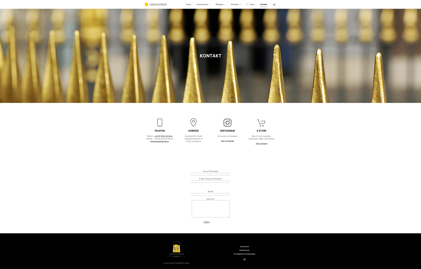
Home (188, 4)
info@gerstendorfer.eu (159, 141)
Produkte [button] (235, 4)
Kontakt (263, 4)
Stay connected (227, 141)
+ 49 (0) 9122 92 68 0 (163, 136)
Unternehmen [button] (202, 4)
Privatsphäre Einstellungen (244, 254)
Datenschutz (244, 250)
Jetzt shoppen (261, 143)
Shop (252, 4)
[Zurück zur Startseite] (156, 4)
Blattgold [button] (219, 4)
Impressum (244, 246)
